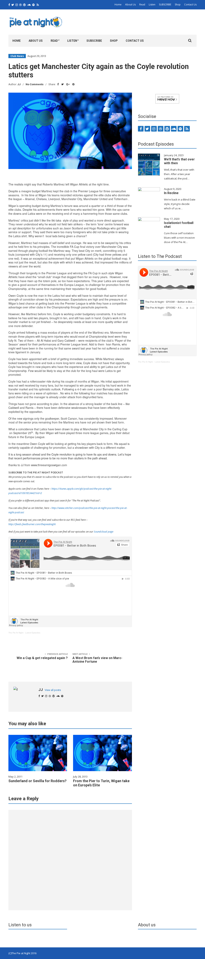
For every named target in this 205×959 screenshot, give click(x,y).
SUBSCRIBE (165, 4)
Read (142, 4)
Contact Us (190, 4)
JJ (19, 84)
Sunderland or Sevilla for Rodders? (37, 781)
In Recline (171, 193)
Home (118, 4)
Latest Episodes (32, 633)
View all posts (53, 690)
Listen (152, 4)
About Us (130, 4)
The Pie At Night (15, 633)
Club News (17, 56)
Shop (178, 4)
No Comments (34, 84)
